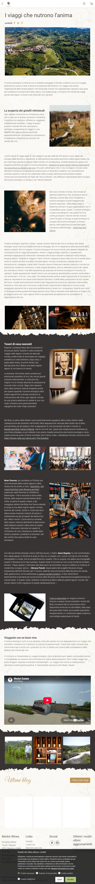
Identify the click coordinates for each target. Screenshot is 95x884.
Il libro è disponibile (57, 598)
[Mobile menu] (2, 4)
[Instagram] (57, 842)
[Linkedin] (18, 23)
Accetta (70, 879)
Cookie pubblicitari (28, 879)
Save (59, 879)
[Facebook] (14, 23)
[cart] (91, 3)
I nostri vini (30, 844)
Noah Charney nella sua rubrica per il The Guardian (26, 438)
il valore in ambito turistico (48, 574)
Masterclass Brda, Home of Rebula (19, 429)
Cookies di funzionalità (48, 873)
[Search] (84, 3)
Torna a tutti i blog (80, 780)
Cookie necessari (28, 873)
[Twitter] (22, 23)
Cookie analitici (67, 873)
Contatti (29, 841)
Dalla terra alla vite (34, 848)
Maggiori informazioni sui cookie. (62, 868)
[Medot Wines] (15, 3)
